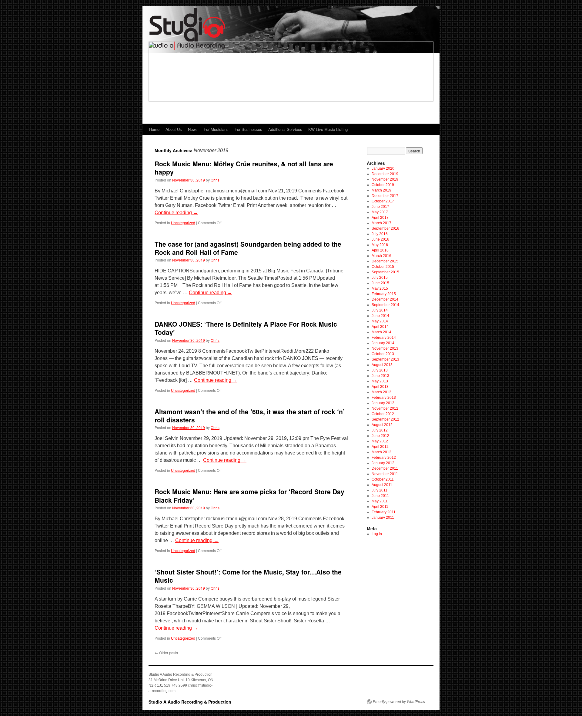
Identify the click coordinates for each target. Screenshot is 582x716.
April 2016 (380, 250)
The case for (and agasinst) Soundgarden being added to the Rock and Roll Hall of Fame (248, 248)
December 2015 (385, 261)
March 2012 (381, 452)
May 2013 (380, 381)
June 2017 (380, 207)
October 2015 (383, 267)
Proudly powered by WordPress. (399, 702)
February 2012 (384, 457)
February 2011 (384, 512)
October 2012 (383, 414)
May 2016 (380, 245)
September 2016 (385, 228)
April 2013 (380, 387)
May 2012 (380, 441)
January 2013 (383, 403)
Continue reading (176, 212)
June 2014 (380, 316)
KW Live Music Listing (328, 129)
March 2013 (381, 392)
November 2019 (385, 179)
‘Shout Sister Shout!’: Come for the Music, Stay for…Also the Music (248, 575)
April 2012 (380, 447)
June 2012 (380, 436)
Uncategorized (183, 222)
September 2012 (385, 419)
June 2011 (380, 496)
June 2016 (380, 239)
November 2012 (385, 408)
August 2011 (382, 485)
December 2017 (385, 196)
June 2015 (380, 283)
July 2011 (379, 490)
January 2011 (383, 517)
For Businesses (248, 129)
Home (154, 129)
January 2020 (383, 168)
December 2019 (385, 174)
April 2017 (380, 217)
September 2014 (385, 305)
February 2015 (384, 294)
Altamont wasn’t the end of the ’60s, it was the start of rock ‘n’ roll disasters (250, 415)
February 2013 (384, 397)
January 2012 (383, 463)
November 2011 (385, 474)
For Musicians (216, 129)
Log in (377, 534)
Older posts (166, 652)
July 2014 (380, 310)
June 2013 (380, 376)
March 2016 (381, 256)
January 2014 (383, 343)
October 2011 (383, 479)
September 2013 (385, 359)
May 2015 (380, 288)
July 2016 (380, 234)
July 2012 (380, 430)
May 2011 (380, 501)
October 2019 (383, 185)
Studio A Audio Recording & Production (190, 702)
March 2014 (381, 332)
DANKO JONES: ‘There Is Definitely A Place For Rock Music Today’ (246, 328)
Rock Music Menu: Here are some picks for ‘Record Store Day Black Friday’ (249, 495)
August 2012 (382, 425)
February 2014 (384, 337)
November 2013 (385, 348)
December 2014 (385, 299)
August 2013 (382, 365)
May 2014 (380, 321)
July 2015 (380, 277)
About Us (174, 129)
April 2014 (380, 327)
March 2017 (381, 223)
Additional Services (285, 129)
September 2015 (385, 272)
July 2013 (380, 370)
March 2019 (381, 190)
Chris (215, 179)
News (193, 129)
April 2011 (380, 507)
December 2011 (385, 468)
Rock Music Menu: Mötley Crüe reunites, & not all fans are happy (244, 167)
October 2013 (383, 354)
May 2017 (380, 212)
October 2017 (383, 201)
